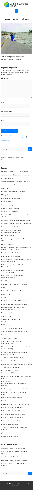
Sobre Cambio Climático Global (11, 319)
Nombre (4, 102)
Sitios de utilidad (6, 316)
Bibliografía (5, 195)
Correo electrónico (7, 111)
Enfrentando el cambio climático (12, 421)
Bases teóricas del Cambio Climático (13, 191)
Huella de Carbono (7, 244)
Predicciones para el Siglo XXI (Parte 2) (14, 304)
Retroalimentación (7, 313)
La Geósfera (5, 401)
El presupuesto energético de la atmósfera (15, 404)
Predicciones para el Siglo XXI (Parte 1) (13, 301)
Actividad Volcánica (7, 178)
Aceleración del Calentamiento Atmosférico (15, 175)
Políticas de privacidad (8, 325)
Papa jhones (5, 460)
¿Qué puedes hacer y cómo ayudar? (12, 433)
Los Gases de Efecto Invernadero (12, 407)
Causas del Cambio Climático (10, 361)
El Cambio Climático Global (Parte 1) (12, 411)
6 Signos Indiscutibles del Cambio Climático (15, 171)
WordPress (12, 484)
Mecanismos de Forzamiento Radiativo (14, 284)
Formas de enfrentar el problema (12, 417)
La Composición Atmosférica (10, 256)
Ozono (3, 297)
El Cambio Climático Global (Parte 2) (13, 414)
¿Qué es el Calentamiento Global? (12, 357)
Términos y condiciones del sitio (11, 328)
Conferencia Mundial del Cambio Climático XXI (16, 223)
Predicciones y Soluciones (9, 424)
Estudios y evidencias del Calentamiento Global (16, 364)
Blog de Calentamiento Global (10, 198)
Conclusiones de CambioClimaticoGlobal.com (16, 220)
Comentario (5, 78)
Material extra (6, 281)
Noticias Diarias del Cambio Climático (13, 291)
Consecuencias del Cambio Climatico (13, 227)
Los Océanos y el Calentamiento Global (14, 389)
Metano (3, 287)
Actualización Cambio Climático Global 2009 (15, 181)
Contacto (4, 321)
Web (2, 120)
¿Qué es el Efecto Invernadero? (11, 367)
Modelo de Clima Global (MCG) (11, 436)
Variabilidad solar (7, 335)
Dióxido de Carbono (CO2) (9, 235)
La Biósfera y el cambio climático (12, 397)
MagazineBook (27, 484)
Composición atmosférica (9, 211)
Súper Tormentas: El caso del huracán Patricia (16, 331)
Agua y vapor (5, 188)
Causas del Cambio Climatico (10, 208)
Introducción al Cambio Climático (12, 253)
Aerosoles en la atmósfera (9, 185)
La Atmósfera (5, 381)
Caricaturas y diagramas (9, 205)
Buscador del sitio (7, 201)
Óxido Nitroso (5, 294)
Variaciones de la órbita (9, 338)
